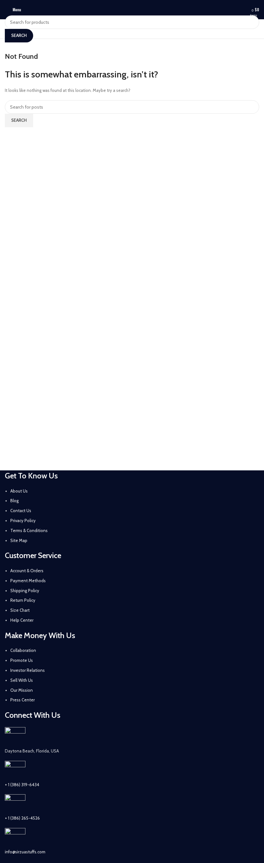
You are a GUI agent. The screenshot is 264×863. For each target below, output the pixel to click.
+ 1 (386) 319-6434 (22, 784)
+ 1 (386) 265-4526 (22, 818)
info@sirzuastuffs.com (25, 851)
